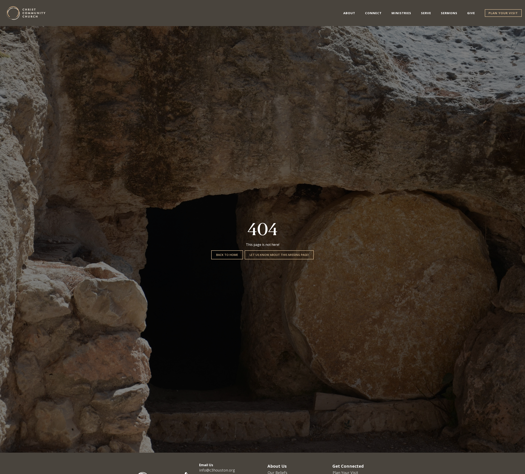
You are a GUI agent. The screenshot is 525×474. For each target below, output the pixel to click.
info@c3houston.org (217, 470)
